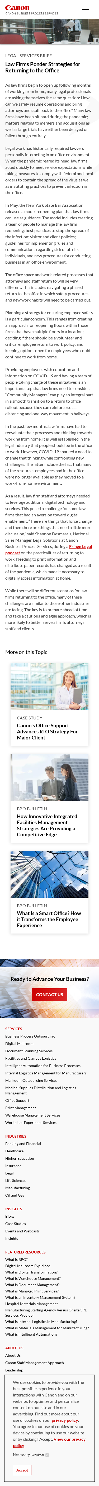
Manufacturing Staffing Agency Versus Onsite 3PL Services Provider (46, 1312)
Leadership (14, 1370)
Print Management (20, 1107)
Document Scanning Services (29, 1051)
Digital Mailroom (19, 1043)
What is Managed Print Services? (32, 1291)
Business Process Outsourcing (30, 1036)
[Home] (31, 9)
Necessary (28, 1454)
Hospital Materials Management (31, 1303)
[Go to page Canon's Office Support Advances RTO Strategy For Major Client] (49, 686)
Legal (9, 1173)
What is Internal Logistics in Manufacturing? (41, 1321)
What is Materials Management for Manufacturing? (47, 1328)
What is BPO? (16, 1259)
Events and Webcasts (22, 1231)
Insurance (13, 1165)
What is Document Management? (32, 1284)
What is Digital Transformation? (31, 1272)
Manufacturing (17, 1188)
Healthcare (14, 1151)
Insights (11, 1238)
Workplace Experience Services (30, 1122)
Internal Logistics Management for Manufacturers (46, 1073)
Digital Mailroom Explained (27, 1265)
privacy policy (65, 1420)
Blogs (9, 1216)
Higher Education (19, 1158)
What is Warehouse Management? (33, 1278)
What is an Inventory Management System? (40, 1297)
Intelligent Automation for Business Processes (43, 1065)
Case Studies (15, 1223)
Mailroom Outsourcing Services (31, 1080)
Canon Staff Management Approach (34, 1362)
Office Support (17, 1100)
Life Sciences (15, 1180)
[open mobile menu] (86, 9)
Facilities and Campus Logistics (30, 1058)
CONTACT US (49, 994)
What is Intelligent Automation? (31, 1334)
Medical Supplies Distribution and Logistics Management (40, 1090)
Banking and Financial (23, 1143)
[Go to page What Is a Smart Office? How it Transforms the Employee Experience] (49, 874)
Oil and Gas (14, 1195)
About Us (13, 1355)
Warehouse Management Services (32, 1115)
